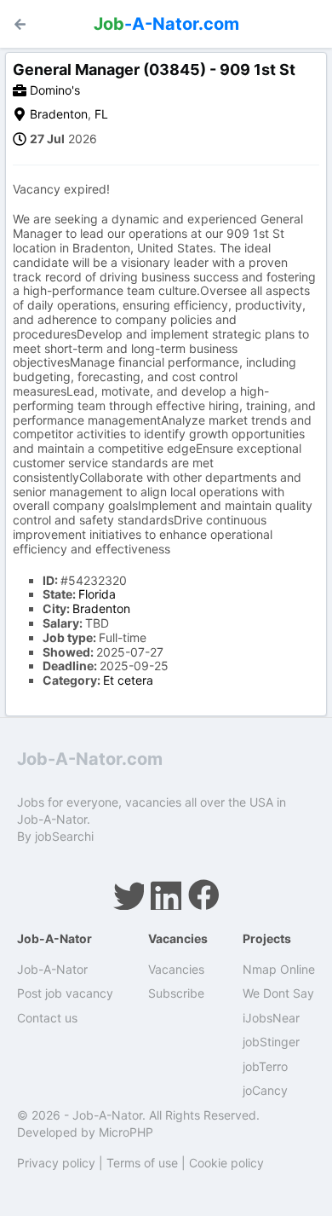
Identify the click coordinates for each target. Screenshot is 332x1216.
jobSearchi (64, 836)
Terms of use (142, 1162)
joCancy (265, 1090)
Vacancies (176, 969)
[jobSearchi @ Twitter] (128, 894)
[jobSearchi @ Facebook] (203, 894)
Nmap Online (279, 969)
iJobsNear (271, 1017)
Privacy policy (56, 1162)
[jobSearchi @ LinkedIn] (166, 894)
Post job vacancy (65, 993)
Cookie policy (226, 1162)
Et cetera (128, 680)
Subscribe (176, 993)
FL (101, 114)
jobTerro (265, 1066)
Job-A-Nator (52, 969)
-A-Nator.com (166, 24)
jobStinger (271, 1041)
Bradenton (59, 114)
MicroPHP (126, 1132)
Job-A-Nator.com (90, 759)
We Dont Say (278, 993)
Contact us (47, 1017)
